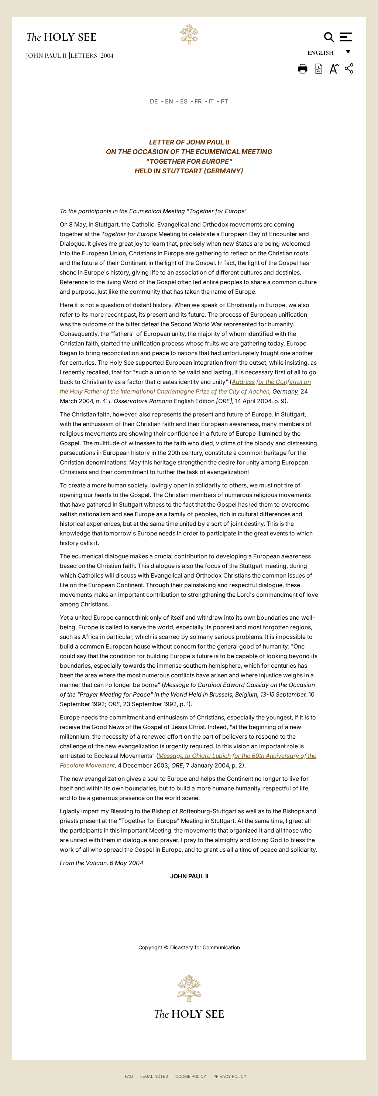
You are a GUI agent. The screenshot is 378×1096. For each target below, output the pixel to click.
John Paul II (47, 55)
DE (154, 101)
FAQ (129, 1076)
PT (224, 101)
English (324, 54)
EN (169, 101)
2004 (107, 55)
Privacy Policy (229, 1076)
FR (198, 101)
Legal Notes (154, 1076)
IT (211, 101)
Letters (85, 55)
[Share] (350, 69)
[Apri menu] (345, 37)
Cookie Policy (190, 1076)
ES (184, 101)
